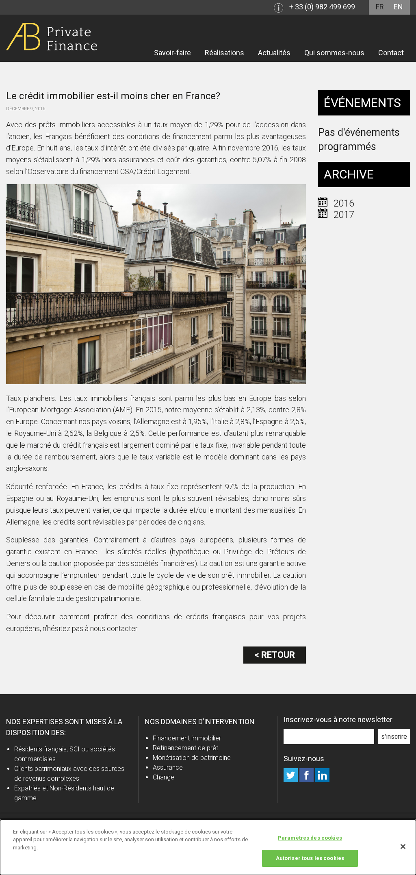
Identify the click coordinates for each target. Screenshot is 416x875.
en (398, 6)
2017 (343, 214)
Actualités (274, 52)
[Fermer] (403, 846)
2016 (343, 203)
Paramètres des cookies (310, 838)
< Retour (274, 655)
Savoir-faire (172, 52)
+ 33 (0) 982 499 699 (322, 6)
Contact (391, 52)
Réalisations (224, 52)
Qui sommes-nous (334, 52)
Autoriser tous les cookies (310, 858)
